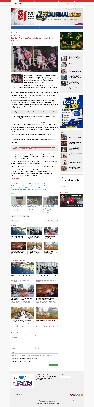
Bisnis (19, 27)
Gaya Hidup (64, 27)
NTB (24, 27)
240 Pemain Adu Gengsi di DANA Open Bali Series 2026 (23, 180)
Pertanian (30, 27)
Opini (69, 27)
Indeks (20, 3)
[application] (71, 200)
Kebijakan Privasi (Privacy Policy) (66, 400)
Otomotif (46, 27)
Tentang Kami (78, 400)
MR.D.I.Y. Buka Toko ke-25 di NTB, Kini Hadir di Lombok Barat (19, 1)
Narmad (14, 216)
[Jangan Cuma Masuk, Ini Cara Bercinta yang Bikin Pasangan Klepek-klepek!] (64, 71)
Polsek (23, 216)
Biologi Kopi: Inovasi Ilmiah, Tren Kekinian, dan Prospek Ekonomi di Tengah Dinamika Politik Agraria (75, 155)
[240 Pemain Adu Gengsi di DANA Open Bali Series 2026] (18, 231)
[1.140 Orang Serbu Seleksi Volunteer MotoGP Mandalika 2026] (34, 231)
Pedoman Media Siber (32, 400)
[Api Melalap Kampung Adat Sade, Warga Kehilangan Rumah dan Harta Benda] (18, 246)
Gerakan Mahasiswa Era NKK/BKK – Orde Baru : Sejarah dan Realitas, (74, 168)
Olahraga (40, 27)
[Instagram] (76, 395)
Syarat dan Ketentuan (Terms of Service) (48, 400)
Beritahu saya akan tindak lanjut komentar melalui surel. (24, 358)
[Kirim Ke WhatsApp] (57, 221)
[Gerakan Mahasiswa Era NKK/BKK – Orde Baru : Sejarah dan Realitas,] (64, 168)
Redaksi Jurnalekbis (43, 401)
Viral (20, 35)
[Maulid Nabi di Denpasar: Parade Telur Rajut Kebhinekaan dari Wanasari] (51, 231)
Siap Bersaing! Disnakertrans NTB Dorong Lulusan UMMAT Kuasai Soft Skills (75, 64)
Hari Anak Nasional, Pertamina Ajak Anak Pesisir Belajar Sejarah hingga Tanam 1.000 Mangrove (74, 83)
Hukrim (58, 27)
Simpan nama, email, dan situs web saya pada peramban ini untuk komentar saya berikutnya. (33, 355)
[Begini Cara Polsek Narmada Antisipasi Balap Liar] (34, 200)
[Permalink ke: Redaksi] (12, 43)
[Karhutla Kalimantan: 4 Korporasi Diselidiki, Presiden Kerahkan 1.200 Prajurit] (51, 246)
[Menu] (12, 3)
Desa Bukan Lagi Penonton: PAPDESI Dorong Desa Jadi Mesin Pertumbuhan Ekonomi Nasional (32, 187)
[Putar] (62, 205)
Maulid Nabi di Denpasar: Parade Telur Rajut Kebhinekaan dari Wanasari (28, 183)
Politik (35, 27)
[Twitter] (71, 395)
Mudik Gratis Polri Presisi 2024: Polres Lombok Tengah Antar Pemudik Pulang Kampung (74, 58)
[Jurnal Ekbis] (47, 16)
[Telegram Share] (54, 221)
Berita (12, 35)
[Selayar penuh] (81, 205)
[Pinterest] (74, 395)
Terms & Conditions (21, 400)
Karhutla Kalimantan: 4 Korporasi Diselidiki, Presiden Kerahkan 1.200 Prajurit (28, 189)
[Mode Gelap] (82, 3)
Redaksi (15, 43)
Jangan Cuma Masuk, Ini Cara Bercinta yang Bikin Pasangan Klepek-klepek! (75, 70)
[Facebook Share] (46, 221)
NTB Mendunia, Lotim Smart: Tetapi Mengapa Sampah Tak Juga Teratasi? (74, 136)
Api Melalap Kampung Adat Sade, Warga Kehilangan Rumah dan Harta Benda (29, 185)
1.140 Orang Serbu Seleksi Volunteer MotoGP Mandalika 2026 (25, 182)
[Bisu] (78, 205)
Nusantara (52, 27)
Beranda (14, 27)
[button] (79, 3)
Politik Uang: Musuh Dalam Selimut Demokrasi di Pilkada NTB (75, 143)
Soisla (28, 216)
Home (16, 3)
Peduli (19, 216)
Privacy (14, 400)
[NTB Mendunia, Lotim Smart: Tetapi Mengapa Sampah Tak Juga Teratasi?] (64, 137)
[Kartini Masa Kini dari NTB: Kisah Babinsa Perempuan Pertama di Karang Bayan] (64, 77)
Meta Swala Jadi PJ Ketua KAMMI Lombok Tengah (51, 1)
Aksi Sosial (19, 43)
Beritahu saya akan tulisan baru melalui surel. (22, 361)
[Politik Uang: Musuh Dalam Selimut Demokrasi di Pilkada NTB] (64, 143)
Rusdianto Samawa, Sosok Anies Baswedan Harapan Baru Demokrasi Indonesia (75, 161)
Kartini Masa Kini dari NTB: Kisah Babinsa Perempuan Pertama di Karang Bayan (75, 77)
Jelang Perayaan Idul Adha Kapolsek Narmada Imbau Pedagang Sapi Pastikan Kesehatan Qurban (49, 207)
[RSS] (82, 395)
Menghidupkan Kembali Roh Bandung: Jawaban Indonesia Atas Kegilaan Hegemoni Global (74, 149)
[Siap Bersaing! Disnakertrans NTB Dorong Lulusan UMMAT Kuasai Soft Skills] (64, 64)
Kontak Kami (52, 401)
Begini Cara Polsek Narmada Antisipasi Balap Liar (33, 206)
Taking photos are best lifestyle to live (74, 89)
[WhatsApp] (79, 395)
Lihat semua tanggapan (71, 186)
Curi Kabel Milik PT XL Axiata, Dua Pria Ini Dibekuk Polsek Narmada (17, 207)
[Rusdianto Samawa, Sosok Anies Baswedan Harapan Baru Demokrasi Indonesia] (64, 162)
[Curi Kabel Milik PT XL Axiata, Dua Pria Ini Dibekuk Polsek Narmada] (18, 200)
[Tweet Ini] (49, 221)
